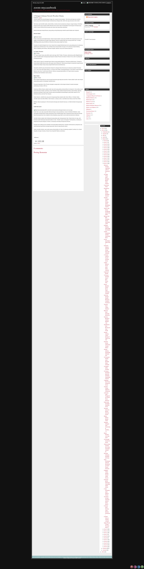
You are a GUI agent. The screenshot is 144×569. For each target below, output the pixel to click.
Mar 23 (105, 149)
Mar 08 (105, 538)
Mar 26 (105, 144)
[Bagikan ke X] (41, 141)
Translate (96, 27)
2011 (103, 130)
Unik (38, 143)
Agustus (105, 133)
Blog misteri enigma (93, 17)
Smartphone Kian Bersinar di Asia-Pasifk (107, 327)
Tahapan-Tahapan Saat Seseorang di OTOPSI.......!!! (107, 427)
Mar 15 (105, 161)
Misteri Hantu (89, 103)
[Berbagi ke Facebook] (43, 141)
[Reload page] (142, 568)
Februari (105, 548)
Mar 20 (105, 153)
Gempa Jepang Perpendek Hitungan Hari (107, 352)
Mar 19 (105, 154)
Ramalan (88, 113)
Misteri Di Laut (89, 101)
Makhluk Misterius (90, 97)
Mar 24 (105, 147)
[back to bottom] (138, 568)
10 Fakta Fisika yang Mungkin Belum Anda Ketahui (106, 179)
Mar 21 (105, 151)
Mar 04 (105, 545)
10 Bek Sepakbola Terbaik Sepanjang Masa (107, 234)
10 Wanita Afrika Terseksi (106, 368)
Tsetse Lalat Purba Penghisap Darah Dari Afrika (107, 211)
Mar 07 (105, 539)
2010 (103, 552)
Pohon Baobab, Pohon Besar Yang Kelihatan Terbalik (107, 289)
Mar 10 (105, 534)
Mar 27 (105, 142)
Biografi (88, 92)
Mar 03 (105, 546)
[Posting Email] (36, 141)
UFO (87, 117)
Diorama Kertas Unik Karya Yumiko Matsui (107, 344)
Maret (104, 139)
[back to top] (135, 568)
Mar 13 (105, 529)
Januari (104, 550)
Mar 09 (105, 536)
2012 (103, 128)
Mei (104, 135)
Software (88, 115)
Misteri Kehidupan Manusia (92, 105)
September (105, 132)
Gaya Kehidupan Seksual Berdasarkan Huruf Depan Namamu (107, 464)
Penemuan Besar (90, 111)
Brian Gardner (70, 557)
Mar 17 (105, 158)
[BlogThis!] (40, 141)
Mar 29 (105, 140)
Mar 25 (105, 146)
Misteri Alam (89, 99)
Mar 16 (105, 160)
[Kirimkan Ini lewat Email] (38, 141)
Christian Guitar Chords (76, 558)
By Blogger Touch (89, 53)
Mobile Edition (88, 52)
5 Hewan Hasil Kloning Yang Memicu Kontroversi (107, 510)
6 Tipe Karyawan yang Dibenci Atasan (107, 492)
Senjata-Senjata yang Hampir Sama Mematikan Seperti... (107, 202)
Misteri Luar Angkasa (91, 107)
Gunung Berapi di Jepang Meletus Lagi (106, 320)
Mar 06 (105, 541)
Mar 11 (105, 532)
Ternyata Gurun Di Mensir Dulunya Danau (106, 411)
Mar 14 (105, 163)
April (104, 137)
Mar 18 (105, 156)
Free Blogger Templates (78, 557)
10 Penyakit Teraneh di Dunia (107, 441)
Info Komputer (89, 94)
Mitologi (88, 109)
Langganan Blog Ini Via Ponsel (93, 95)
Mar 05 (105, 543)
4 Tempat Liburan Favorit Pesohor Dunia (106, 258)
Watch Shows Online (94, 557)
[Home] (131, 568)
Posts (84, 2)
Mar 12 (105, 531)
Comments (108, 2)
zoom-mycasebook (45, 7)
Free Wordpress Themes (60, 557)
